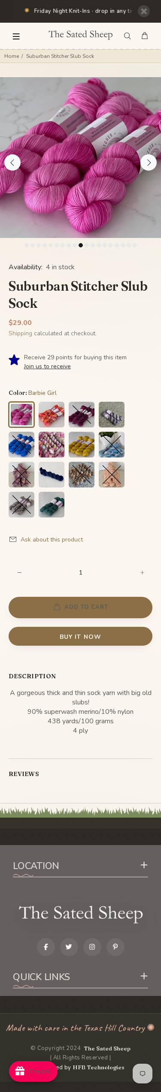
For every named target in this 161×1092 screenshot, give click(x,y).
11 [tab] (87, 245)
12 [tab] (93, 245)
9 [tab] (75, 245)
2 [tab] (32, 245)
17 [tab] (123, 245)
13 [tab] (99, 245)
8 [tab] (69, 245)
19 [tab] (135, 245)
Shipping (20, 333)
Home (11, 56)
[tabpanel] (80, 157)
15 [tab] (111, 245)
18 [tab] (129, 245)
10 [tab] (81, 245)
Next (148, 162)
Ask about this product (52, 539)
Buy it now (80, 637)
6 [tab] (57, 245)
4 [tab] (45, 245)
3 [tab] (38, 245)
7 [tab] (63, 245)
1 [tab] (26, 245)
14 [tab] (105, 245)
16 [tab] (117, 245)
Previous (12, 162)
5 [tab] (51, 245)
